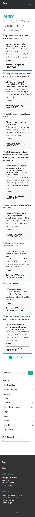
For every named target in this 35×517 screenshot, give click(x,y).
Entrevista (7, 403)
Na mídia (22, 235)
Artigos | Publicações (13, 65)
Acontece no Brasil (13, 143)
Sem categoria (14, 106)
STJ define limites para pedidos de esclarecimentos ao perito (16, 254)
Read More (9, 60)
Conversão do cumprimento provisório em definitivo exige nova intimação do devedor (16, 327)
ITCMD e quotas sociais (13, 289)
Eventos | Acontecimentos (12, 407)
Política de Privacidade (18, 513)
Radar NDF (13, 66)
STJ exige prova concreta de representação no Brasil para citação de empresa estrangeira (16, 84)
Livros (6, 416)
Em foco (16, 105)
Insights (6, 412)
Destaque (9, 105)
